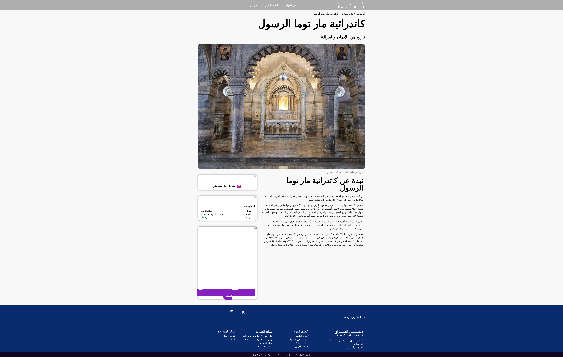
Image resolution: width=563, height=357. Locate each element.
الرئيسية (360, 13)
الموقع (228, 295)
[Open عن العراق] (284, 5)
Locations (347, 13)
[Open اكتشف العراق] (263, 5)
